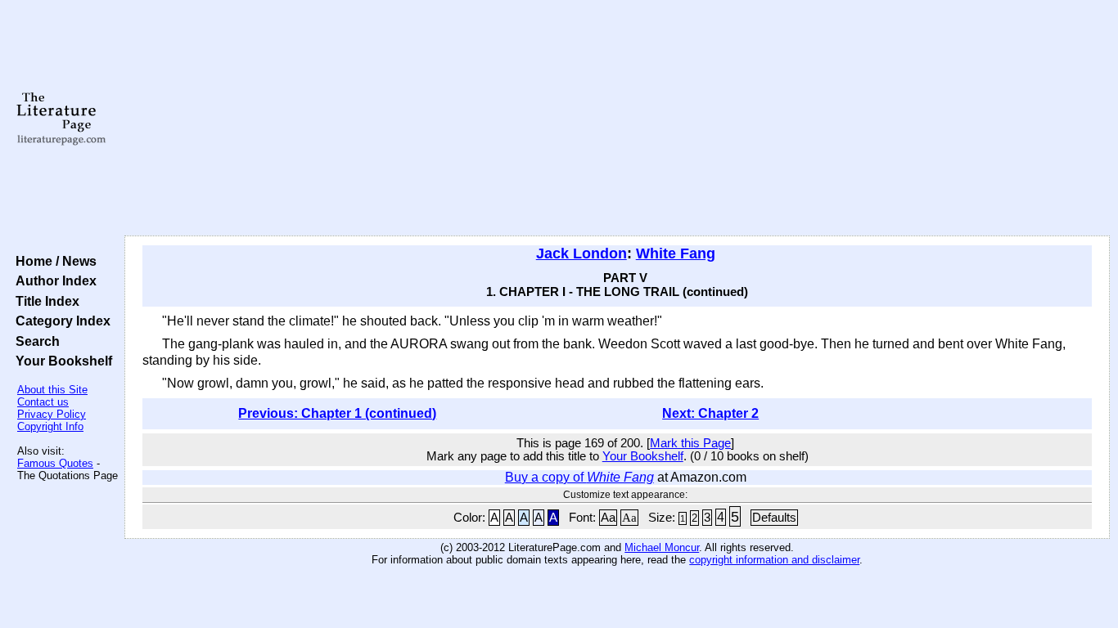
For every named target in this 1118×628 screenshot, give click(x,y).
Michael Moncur (661, 547)
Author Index (53, 280)
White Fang (675, 253)
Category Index (59, 320)
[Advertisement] (617, 118)
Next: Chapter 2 (710, 413)
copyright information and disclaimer (774, 560)
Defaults (774, 517)
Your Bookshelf (60, 360)
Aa (608, 517)
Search (34, 341)
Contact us (43, 402)
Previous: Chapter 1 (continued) (337, 413)
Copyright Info (50, 426)
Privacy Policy (51, 414)
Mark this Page (690, 443)
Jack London (581, 253)
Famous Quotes (55, 463)
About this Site (52, 390)
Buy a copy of (579, 477)
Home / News (53, 260)
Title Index (44, 301)
